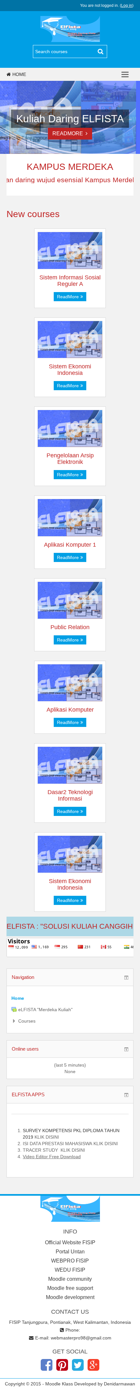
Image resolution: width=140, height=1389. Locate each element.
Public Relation (70, 627)
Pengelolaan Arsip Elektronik (70, 458)
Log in (126, 5)
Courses (26, 1021)
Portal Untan (70, 1251)
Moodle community (70, 1279)
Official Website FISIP (70, 1242)
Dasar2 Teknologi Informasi (70, 795)
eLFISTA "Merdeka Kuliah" (45, 1009)
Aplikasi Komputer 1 (70, 544)
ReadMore (69, 133)
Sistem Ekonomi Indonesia (70, 369)
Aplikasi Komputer (70, 709)
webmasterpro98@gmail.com (81, 1337)
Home (19, 74)
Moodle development (70, 1297)
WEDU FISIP (70, 1270)
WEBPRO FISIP (70, 1260)
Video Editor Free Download (52, 1156)
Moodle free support (70, 1288)
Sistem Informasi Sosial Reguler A (70, 280)
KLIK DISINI (47, 1137)
